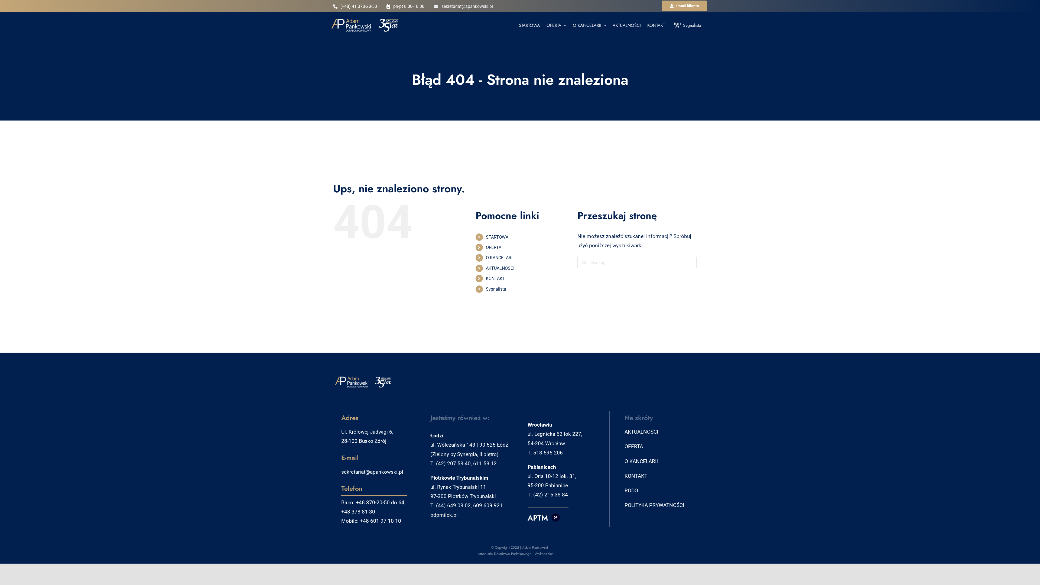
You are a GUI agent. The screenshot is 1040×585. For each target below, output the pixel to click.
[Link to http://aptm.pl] (555, 517)
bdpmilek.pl (444, 515)
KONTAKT (495, 278)
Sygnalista (496, 289)
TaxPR (558, 553)
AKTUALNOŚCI (500, 268)
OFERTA (493, 247)
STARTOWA (497, 237)
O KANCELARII (500, 257)
